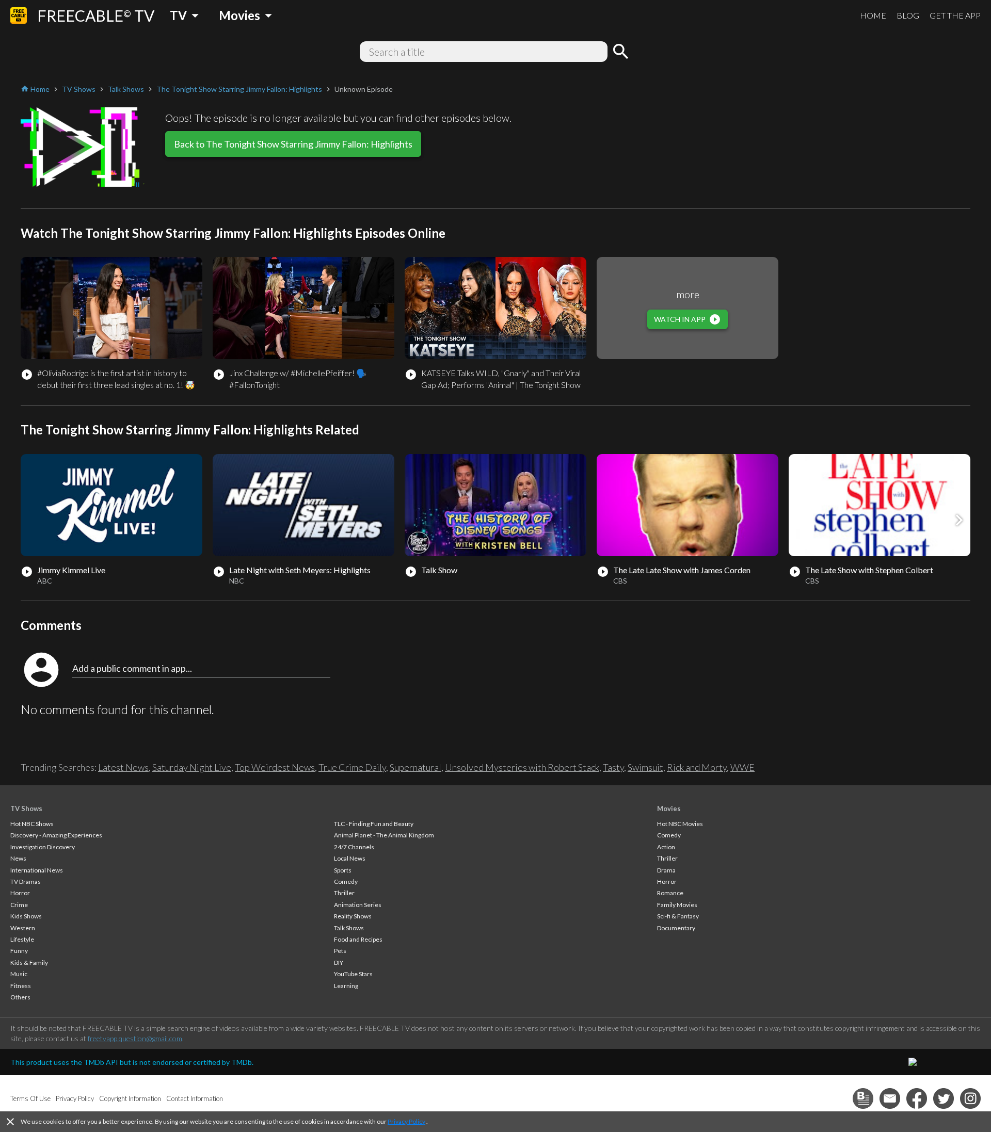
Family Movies (677, 905)
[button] (959, 520)
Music (18, 974)
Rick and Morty (697, 767)
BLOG (908, 15)
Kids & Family (29, 962)
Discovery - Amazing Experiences (56, 835)
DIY (338, 962)
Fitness (20, 986)
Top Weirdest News (275, 767)
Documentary (676, 928)
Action (666, 847)
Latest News (123, 767)
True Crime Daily (352, 767)
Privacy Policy (406, 1121)
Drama (666, 870)
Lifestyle (22, 939)
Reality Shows (353, 916)
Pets (340, 951)
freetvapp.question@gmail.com (135, 1038)
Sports (342, 870)
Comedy (346, 881)
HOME (873, 15)
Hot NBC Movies (680, 824)
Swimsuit (645, 767)
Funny (19, 951)
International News (36, 870)
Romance (670, 893)
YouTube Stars (353, 974)
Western (22, 928)
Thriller (344, 893)
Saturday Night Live (191, 767)
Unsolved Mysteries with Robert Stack (522, 767)
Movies (669, 808)
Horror (20, 893)
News (18, 858)
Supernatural (415, 767)
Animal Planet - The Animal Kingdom (384, 835)
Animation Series (357, 905)
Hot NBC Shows (32, 824)
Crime (19, 905)
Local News (349, 858)
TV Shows (26, 808)
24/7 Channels (354, 847)
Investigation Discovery (42, 847)
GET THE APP (955, 15)
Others (20, 997)
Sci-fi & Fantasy (678, 916)
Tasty (613, 767)
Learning (346, 986)
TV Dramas (25, 881)
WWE (742, 767)
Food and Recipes (358, 939)
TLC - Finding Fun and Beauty (373, 824)
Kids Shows (26, 916)
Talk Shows (349, 928)
